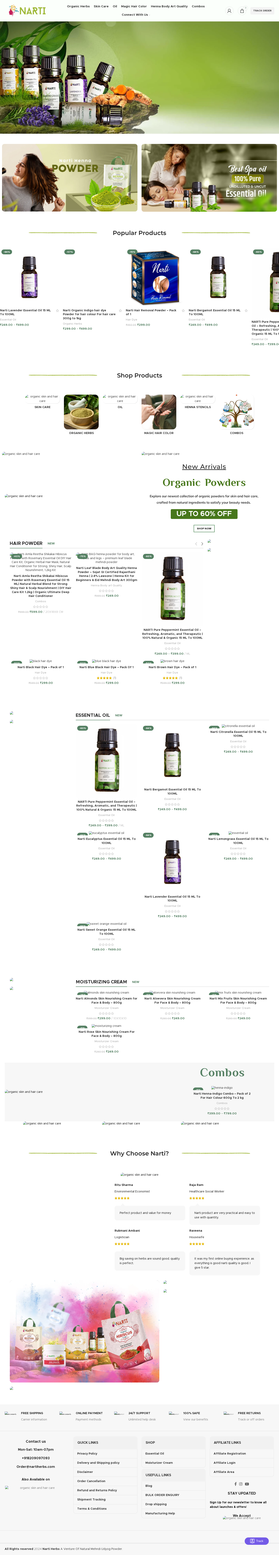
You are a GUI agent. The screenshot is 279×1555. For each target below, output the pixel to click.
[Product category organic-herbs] (81, 416)
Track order (262, 10)
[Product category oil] (120, 403)
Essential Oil (8, 319)
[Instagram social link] (241, 1484)
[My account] (229, 11)
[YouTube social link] (247, 1484)
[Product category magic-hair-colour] (159, 416)
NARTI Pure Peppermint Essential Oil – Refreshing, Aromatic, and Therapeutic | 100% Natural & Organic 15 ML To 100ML (172, 634)
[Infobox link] (30, 1417)
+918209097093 (36, 1458)
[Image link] (69, 177)
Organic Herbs (72, 323)
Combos (40, 601)
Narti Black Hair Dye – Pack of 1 (41, 667)
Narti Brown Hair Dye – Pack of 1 (172, 667)
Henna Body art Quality (106, 585)
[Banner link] (238, 541)
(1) (114, 678)
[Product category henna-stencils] (197, 403)
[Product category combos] (236, 416)
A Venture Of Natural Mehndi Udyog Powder (82, 1549)
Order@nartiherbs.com (36, 1466)
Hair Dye (131, 319)
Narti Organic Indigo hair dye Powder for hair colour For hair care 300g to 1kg (89, 314)
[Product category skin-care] (42, 403)
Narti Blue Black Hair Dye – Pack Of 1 (106, 667)
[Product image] (29, 277)
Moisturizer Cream (107, 1008)
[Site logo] (27, 10)
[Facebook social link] (235, 1484)
